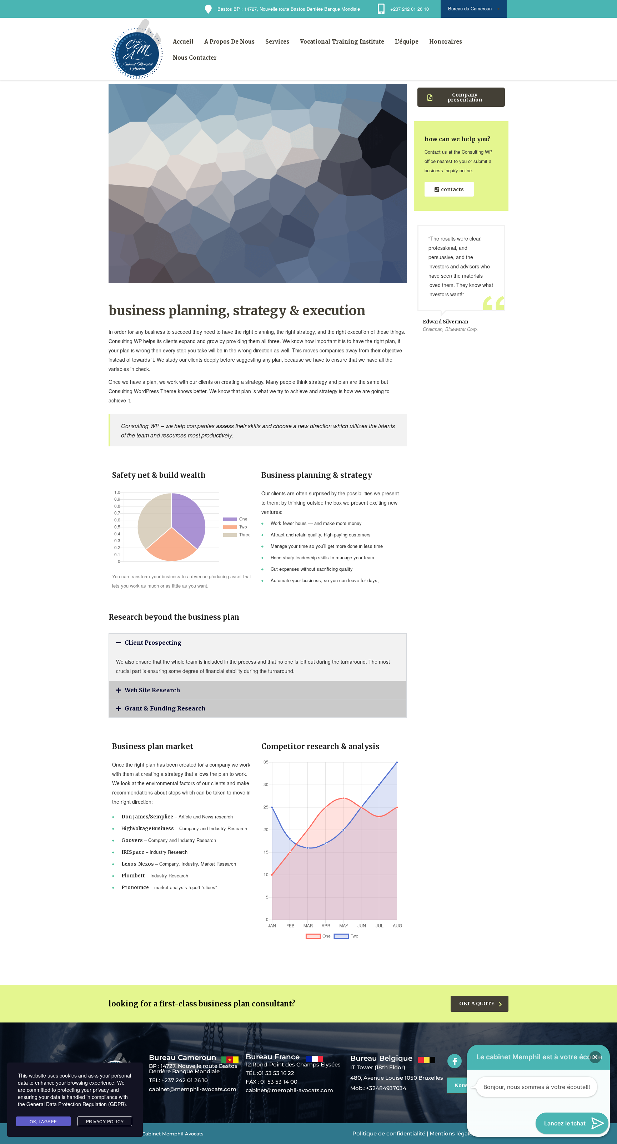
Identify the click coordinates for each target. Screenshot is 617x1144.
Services (277, 41)
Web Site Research (152, 690)
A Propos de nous (229, 41)
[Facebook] (454, 1061)
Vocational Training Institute (342, 41)
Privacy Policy (105, 1121)
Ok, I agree (43, 1121)
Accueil (183, 41)
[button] (257, 643)
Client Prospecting (153, 642)
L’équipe (406, 41)
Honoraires (445, 41)
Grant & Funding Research (165, 708)
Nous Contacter (195, 57)
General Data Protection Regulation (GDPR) (76, 1104)
